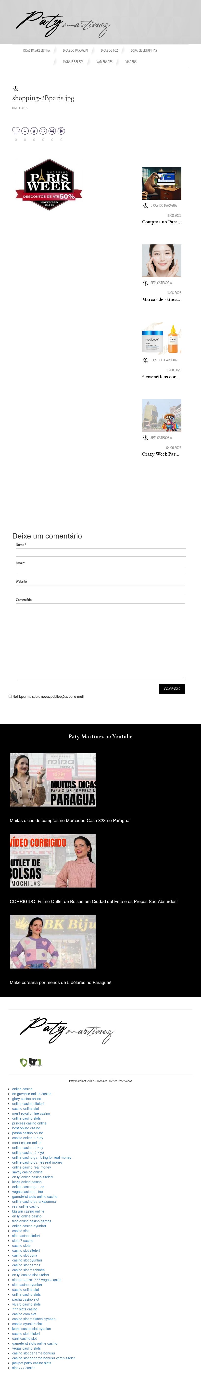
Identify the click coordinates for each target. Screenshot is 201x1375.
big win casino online (28, 1211)
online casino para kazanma (34, 1201)
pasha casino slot (25, 1299)
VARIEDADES (105, 62)
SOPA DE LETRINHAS (144, 50)
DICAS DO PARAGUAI (75, 50)
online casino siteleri (28, 1103)
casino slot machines (28, 1269)
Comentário (24, 600)
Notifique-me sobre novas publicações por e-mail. (48, 697)
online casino (22, 1088)
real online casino (25, 1206)
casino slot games (26, 1264)
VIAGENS (131, 62)
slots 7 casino (22, 1240)
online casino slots (26, 1118)
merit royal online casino (31, 1113)
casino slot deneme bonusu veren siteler (43, 1357)
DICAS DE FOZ (109, 50)
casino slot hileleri (26, 1333)
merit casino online (26, 1142)
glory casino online (26, 1098)
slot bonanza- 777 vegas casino (37, 1279)
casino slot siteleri (26, 1250)
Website (21, 581)
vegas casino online (27, 1191)
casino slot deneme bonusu (33, 1353)
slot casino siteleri (26, 1235)
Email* (20, 563)
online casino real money (31, 1167)
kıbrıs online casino (27, 1181)
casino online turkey (27, 1137)
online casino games (28, 1186)
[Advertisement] (171, 141)
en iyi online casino (27, 1216)
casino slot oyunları (27, 1260)
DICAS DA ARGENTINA (36, 50)
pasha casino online (27, 1132)
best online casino (26, 1127)
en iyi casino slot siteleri (30, 1274)
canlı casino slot (24, 1338)
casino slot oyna (24, 1255)
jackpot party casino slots (31, 1362)
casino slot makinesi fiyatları (33, 1318)
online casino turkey (27, 1147)
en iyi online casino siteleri (32, 1176)
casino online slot (25, 1108)
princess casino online (29, 1123)
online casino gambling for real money (41, 1157)
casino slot (20, 1230)
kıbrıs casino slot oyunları (31, 1328)
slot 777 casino (24, 1367)
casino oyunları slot (27, 1323)
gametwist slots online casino (34, 1196)
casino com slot (24, 1313)
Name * (21, 545)
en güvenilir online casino (31, 1093)
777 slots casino (24, 1308)
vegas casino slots (26, 1348)
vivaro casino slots (26, 1304)
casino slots (21, 1245)
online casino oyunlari (29, 1225)
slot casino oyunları (27, 1284)
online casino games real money (37, 1162)
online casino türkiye (28, 1152)
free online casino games (31, 1220)
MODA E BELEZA (73, 62)
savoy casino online (27, 1171)
